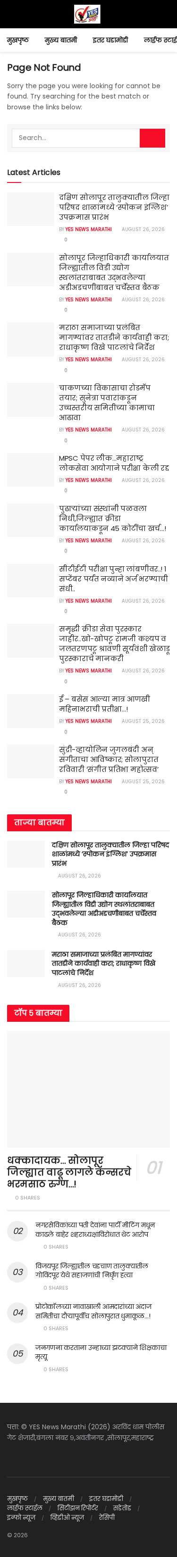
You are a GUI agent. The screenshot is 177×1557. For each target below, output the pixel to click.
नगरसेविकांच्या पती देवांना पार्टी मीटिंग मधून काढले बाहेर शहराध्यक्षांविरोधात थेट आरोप (95, 1229)
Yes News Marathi (89, 229)
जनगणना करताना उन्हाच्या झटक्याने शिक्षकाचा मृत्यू (100, 1352)
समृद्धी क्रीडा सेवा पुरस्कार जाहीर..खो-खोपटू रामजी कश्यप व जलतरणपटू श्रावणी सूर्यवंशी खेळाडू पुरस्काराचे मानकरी (114, 643)
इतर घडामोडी (110, 40)
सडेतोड (122, 1508)
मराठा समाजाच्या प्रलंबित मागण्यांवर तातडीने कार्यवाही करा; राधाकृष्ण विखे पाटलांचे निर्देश (114, 337)
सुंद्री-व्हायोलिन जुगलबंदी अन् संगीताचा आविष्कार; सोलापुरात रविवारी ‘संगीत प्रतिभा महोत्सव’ (108, 759)
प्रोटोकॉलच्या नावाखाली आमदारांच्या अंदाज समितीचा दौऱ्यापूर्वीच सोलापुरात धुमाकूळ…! (93, 1311)
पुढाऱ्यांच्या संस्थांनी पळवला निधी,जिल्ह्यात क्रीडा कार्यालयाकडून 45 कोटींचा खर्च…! (112, 518)
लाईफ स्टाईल (24, 1508)
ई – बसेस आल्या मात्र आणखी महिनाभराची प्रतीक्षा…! (104, 704)
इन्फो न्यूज (21, 1517)
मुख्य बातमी (61, 40)
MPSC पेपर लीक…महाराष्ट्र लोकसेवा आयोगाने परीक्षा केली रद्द (114, 463)
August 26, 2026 (142, 229)
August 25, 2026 (142, 721)
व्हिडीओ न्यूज (67, 1517)
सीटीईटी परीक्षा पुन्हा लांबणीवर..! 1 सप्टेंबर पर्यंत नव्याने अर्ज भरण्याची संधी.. (113, 579)
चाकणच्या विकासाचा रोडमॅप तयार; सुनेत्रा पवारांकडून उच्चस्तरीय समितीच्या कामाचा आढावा (107, 402)
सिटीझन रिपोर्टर (78, 1508)
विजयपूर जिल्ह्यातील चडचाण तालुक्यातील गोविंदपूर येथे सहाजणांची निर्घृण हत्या (91, 1270)
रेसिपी (107, 1517)
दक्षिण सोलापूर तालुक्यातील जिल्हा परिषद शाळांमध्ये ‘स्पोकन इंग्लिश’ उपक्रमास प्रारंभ (114, 207)
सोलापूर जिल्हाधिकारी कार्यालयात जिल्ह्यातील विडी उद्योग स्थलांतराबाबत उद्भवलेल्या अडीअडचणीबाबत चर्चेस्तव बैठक (114, 272)
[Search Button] (152, 138)
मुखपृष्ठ (18, 40)
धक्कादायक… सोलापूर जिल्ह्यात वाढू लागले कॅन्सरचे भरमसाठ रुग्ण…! (69, 1172)
